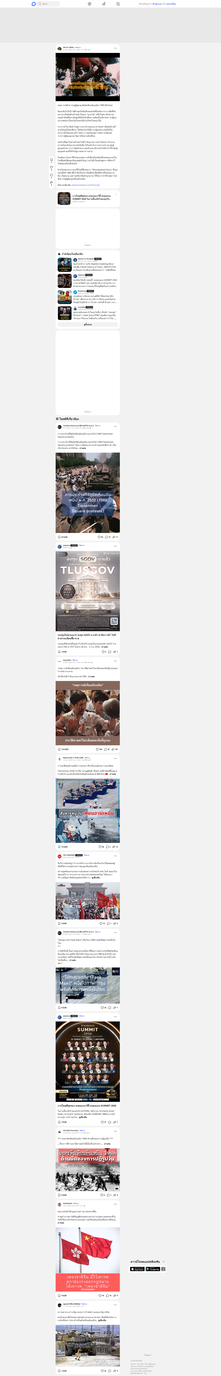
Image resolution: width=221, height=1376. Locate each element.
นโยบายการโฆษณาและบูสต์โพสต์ (142, 1366)
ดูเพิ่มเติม (96, 877)
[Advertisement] (110, 25)
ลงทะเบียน (171, 3)
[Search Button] (40, 4)
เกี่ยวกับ (133, 1364)
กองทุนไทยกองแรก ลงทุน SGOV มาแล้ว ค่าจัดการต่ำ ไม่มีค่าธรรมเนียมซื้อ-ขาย (87, 636)
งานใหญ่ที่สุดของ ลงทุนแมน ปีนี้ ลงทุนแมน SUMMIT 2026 (87, 1105)
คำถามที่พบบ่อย (150, 1364)
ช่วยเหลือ (140, 1364)
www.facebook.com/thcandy (86, 185)
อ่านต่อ (83, 448)
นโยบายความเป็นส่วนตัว (139, 1369)
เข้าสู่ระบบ (157, 3)
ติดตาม (78, 47)
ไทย (145, 1373)
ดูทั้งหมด (88, 324)
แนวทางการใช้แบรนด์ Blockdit (141, 1371)
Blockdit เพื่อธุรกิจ (136, 1373)
